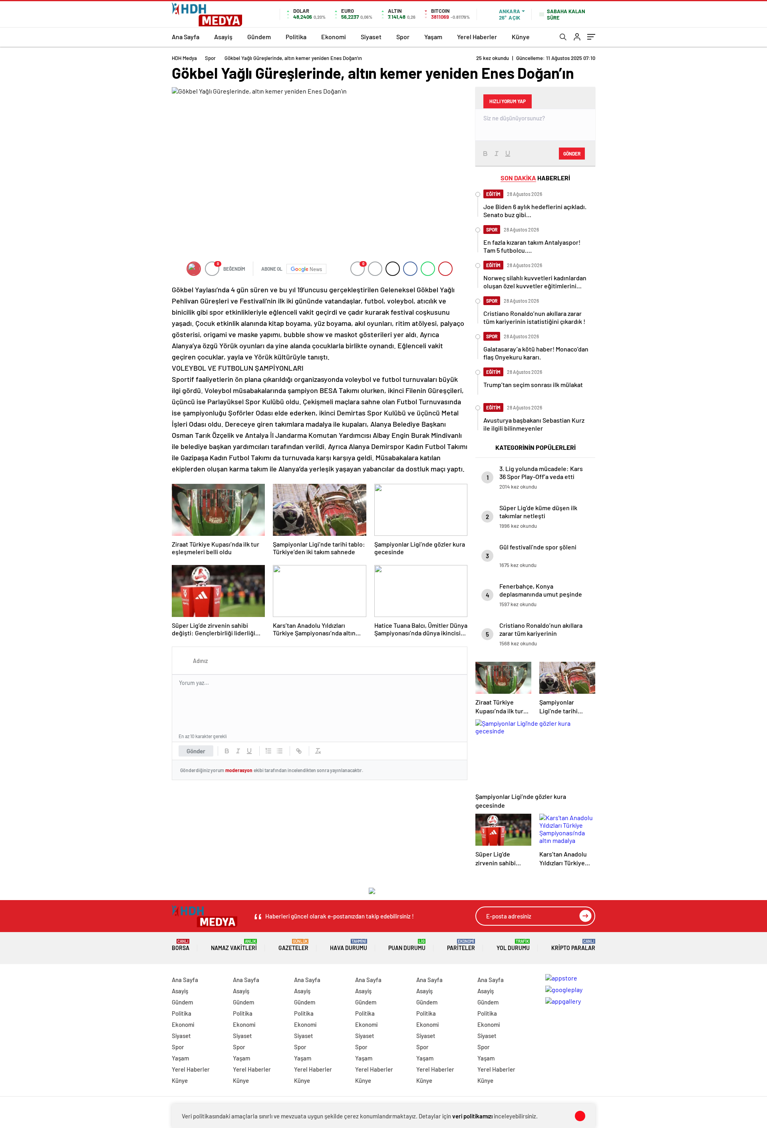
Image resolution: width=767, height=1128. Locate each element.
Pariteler (461, 945)
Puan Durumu (406, 945)
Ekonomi (333, 36)
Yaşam (433, 36)
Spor (402, 36)
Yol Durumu (513, 945)
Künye (521, 36)
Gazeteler (293, 945)
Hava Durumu (348, 945)
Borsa (180, 945)
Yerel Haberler (477, 36)
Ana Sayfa (185, 36)
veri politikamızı (472, 1116)
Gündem (259, 36)
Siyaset (371, 36)
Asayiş (223, 36)
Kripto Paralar (573, 945)
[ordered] (268, 751)
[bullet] (279, 751)
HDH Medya (184, 58)
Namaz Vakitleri (234, 945)
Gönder (196, 751)
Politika (296, 36)
